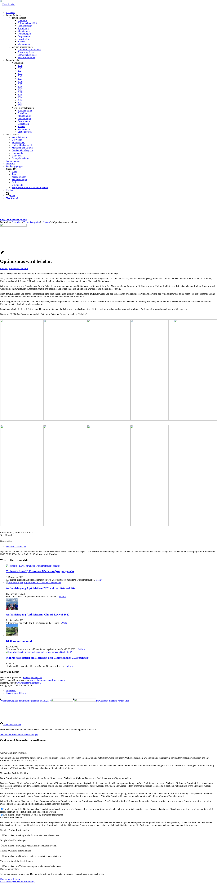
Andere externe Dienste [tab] (11, 817)
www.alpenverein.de (32, 677)
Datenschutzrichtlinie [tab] (10, 869)
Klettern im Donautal (19, 641)
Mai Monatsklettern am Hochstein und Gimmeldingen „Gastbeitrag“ (47, 657)
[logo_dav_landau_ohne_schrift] (7, 4)
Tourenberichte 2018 (18, 268)
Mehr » (99, 580)
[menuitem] (111, 12)
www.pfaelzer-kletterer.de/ (28, 682)
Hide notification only (24, 881)
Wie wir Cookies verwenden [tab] (13, 753)
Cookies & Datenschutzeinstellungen (21, 734)
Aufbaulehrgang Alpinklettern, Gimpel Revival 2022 (38, 614)
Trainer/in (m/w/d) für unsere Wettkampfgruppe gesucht (40, 571)
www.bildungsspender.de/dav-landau (47, 680)
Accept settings (7, 881)
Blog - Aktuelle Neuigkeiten (13, 219)
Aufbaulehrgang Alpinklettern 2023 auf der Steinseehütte (40, 588)
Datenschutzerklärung (10, 879)
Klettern (4, 268)
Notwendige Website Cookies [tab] (14, 773)
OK (2, 734)
